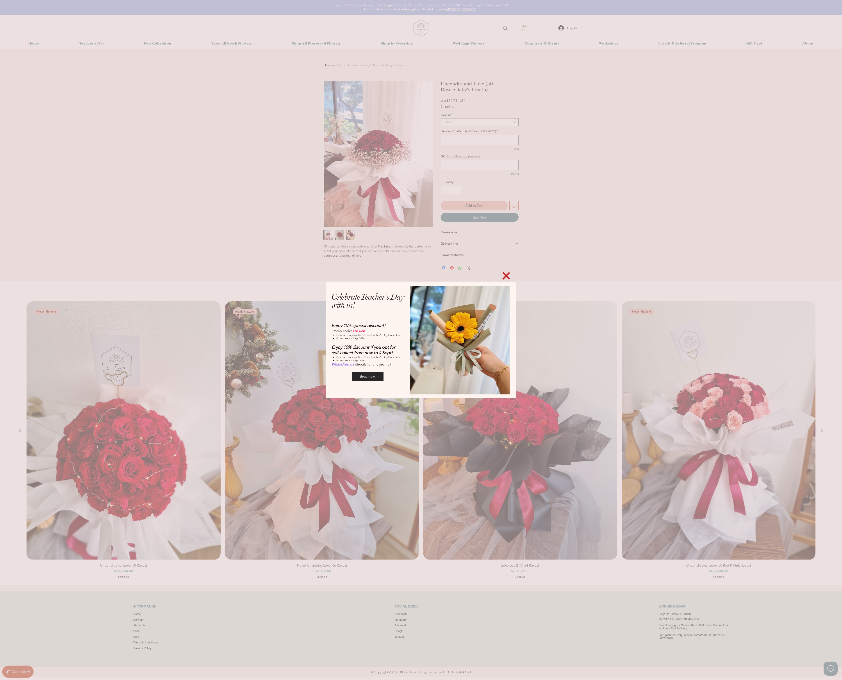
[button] (506, 276)
